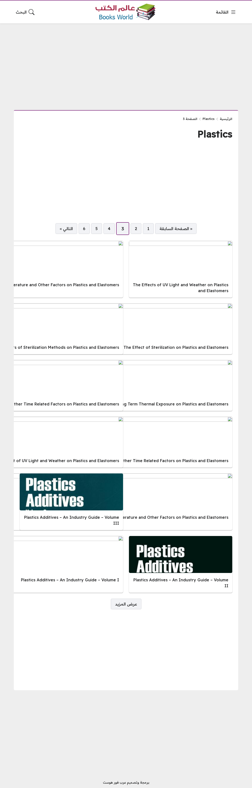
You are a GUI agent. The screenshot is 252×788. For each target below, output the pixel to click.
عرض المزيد (126, 604)
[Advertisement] (126, 63)
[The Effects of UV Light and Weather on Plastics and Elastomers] (180, 269)
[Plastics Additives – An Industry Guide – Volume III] (71, 501)
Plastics (209, 119)
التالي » (66, 228)
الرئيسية (226, 119)
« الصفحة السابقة (175, 228)
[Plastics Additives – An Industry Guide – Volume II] (180, 564)
